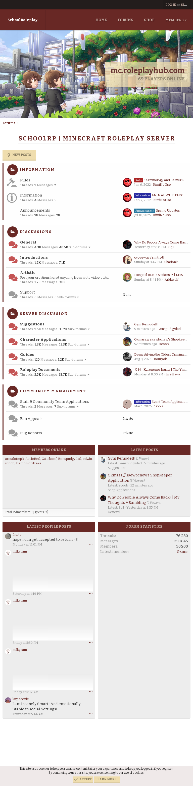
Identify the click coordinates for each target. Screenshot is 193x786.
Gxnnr (182, 551)
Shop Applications (121, 490)
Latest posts (144, 450)
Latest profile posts (49, 526)
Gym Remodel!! (146, 324)
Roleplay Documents (40, 369)
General (28, 242)
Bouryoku (161, 359)
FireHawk (173, 374)
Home (101, 20)
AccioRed (32, 459)
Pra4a (17, 534)
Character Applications (43, 339)
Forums (125, 20)
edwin (87, 459)
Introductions (34, 257)
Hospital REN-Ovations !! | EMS (158, 275)
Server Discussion (44, 313)
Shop (149, 20)
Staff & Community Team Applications (54, 401)
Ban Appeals (31, 418)
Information (37, 169)
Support (27, 292)
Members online (49, 450)
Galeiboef (49, 459)
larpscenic (21, 699)
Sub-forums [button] (78, 247)
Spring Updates (157, 210)
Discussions (36, 231)
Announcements (35, 210)
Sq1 (171, 247)
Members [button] (174, 20)
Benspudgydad (169, 329)
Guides (27, 354)
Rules (25, 180)
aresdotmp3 (14, 459)
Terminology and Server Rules (163, 180)
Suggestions (32, 324)
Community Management (53, 391)
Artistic (27, 272)
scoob (164, 344)
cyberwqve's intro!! (149, 257)
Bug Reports (31, 433)
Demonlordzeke (28, 463)
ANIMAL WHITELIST (159, 195)
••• (91, 544)
